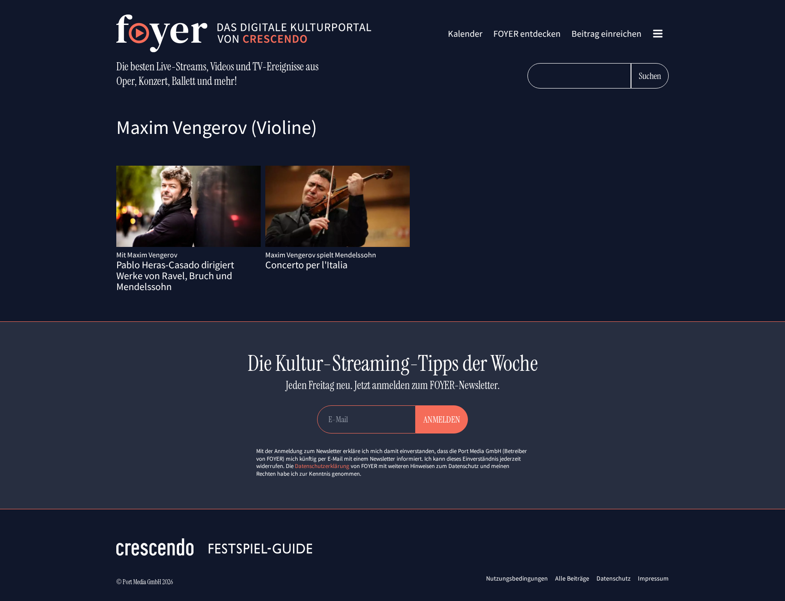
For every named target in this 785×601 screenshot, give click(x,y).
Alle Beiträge (572, 578)
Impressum (653, 578)
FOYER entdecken (527, 33)
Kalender (465, 33)
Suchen (650, 76)
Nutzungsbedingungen (517, 578)
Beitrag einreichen (606, 33)
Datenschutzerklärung (322, 466)
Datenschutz (613, 578)
